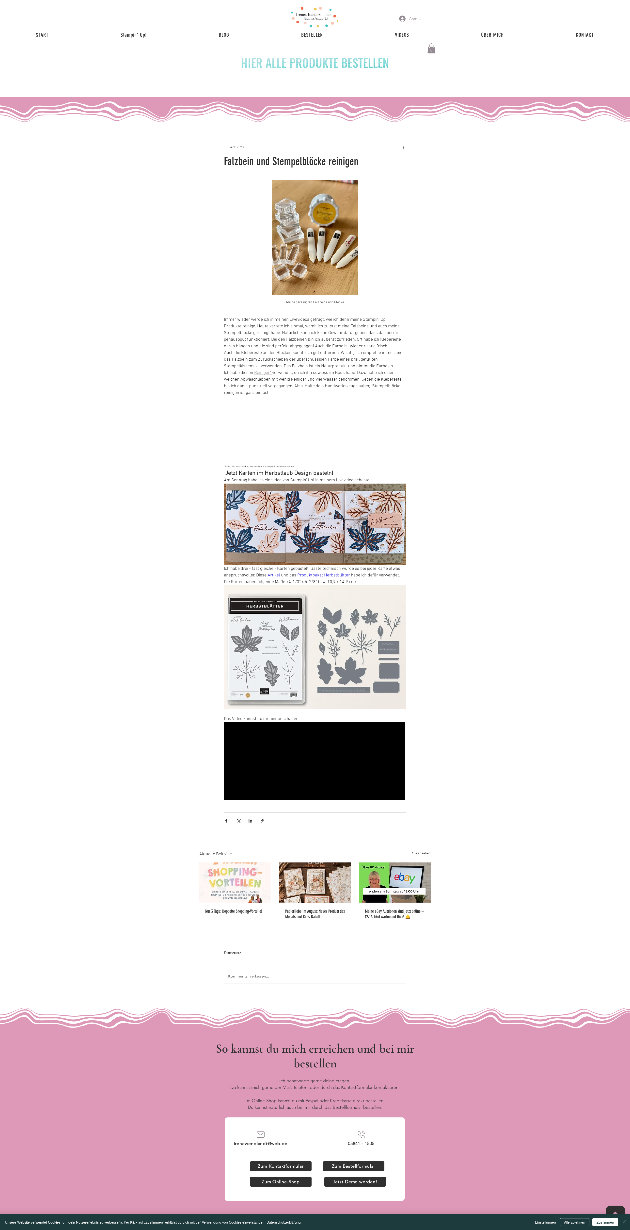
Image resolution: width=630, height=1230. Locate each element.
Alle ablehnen (574, 1222)
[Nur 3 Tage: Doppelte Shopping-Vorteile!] (235, 882)
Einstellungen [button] (545, 1222)
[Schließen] (624, 1222)
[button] (431, 48)
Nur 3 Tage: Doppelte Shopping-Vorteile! (233, 911)
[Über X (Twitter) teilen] (238, 820)
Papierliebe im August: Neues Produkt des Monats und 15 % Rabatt (315, 914)
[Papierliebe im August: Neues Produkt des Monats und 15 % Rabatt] (315, 882)
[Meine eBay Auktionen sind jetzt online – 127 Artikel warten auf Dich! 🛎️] (395, 882)
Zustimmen (605, 1222)
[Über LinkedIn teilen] (250, 820)
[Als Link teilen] (262, 820)
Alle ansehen (421, 853)
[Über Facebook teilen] (226, 820)
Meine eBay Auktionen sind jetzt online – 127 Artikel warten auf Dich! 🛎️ (394, 914)
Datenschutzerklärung (284, 1222)
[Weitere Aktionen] (403, 147)
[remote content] (315, 426)
